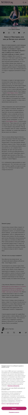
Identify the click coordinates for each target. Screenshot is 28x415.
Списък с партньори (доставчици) (10, 403)
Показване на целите (14, 412)
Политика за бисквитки (13, 385)
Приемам (14, 408)
